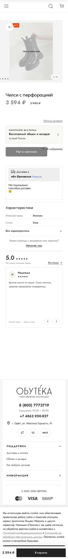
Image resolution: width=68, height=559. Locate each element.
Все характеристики (17, 231)
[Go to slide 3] (2, 78)
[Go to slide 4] (5, 78)
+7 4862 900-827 (34, 416)
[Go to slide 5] (7, 78)
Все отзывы (55, 262)
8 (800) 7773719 (34, 405)
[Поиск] (50, 6)
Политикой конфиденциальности (22, 533)
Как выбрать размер (18, 465)
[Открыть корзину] (61, 6)
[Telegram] (22, 433)
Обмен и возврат (16, 459)
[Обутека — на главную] (34, 391)
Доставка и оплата (17, 453)
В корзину (41, 552)
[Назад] (10, 27)
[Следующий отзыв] (56, 321)
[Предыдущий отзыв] (48, 321)
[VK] (33, 433)
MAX (45, 432)
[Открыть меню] (6, 6)
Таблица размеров (52, 121)
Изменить (37, 176)
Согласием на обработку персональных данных (32, 535)
